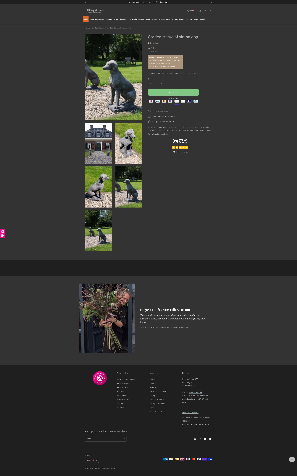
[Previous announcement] (85, 2)
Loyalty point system (157, 404)
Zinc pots (120, 404)
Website (153, 379)
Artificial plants (122, 387)
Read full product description (158, 134)
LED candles (121, 396)
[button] (200, 10)
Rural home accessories (126, 379)
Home (87, 28)
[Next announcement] (211, 2)
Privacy (152, 396)
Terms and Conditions (158, 391)
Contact (153, 383)
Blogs (152, 408)
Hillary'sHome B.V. (96, 468)
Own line (120, 408)
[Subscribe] (123, 438)
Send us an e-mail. (190, 412)
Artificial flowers (123, 383)
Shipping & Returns (157, 400)
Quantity (151, 79)
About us (153, 387)
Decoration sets (123, 400)
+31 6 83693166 (195, 393)
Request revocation (157, 412)
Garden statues (98, 28)
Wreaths (120, 391)
